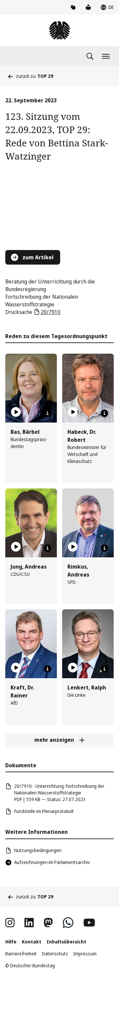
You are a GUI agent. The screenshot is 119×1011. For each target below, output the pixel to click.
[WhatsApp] (68, 922)
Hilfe (11, 941)
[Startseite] (59, 30)
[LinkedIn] (29, 922)
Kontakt (31, 941)
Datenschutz (55, 953)
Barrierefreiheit (21, 953)
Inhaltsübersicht (66, 941)
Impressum (85, 953)
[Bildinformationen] (48, 413)
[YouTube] (89, 922)
